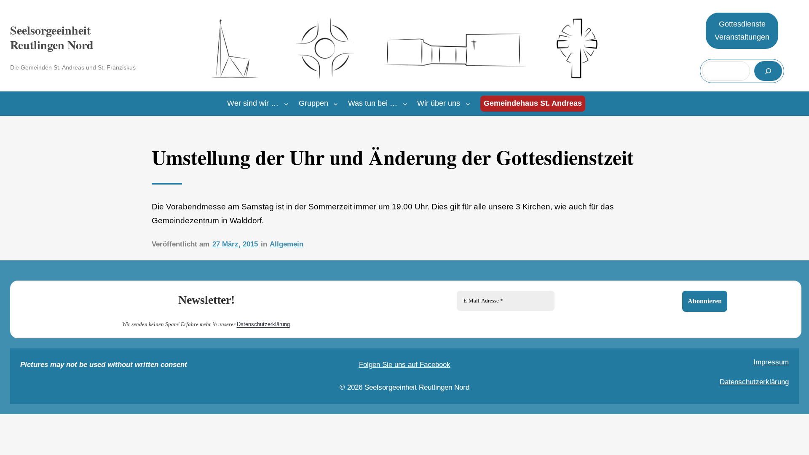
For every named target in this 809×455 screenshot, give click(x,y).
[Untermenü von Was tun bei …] (405, 104)
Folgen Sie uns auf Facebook (404, 365)
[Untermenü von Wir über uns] (468, 104)
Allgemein (286, 244)
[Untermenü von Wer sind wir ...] (286, 104)
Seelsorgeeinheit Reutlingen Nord (52, 37)
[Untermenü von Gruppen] (335, 104)
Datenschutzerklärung (263, 324)
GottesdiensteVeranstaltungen (742, 31)
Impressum (771, 362)
